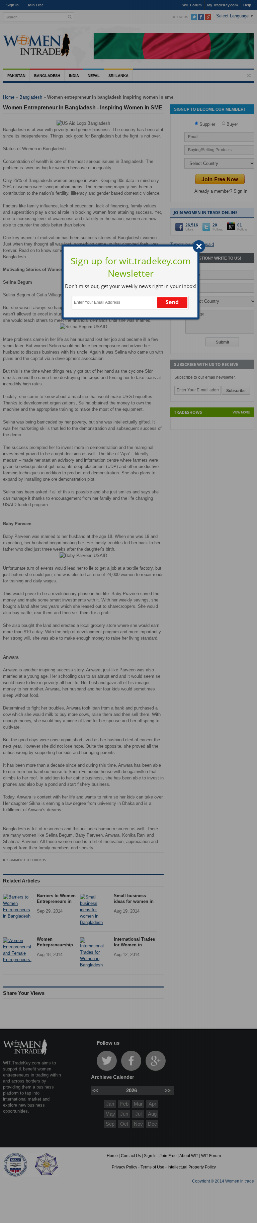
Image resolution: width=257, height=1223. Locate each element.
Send (172, 302)
